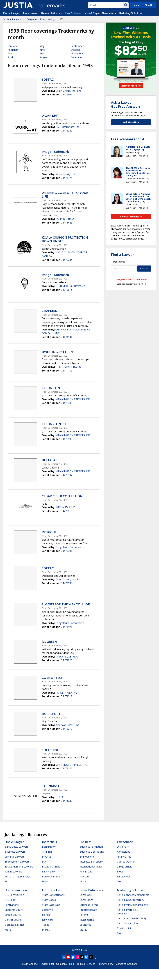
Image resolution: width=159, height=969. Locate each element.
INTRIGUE (49, 532)
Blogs (120, 871)
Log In (136, 5)
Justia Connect (30, 964)
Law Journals (124, 866)
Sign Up (149, 5)
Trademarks (18, 19)
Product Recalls (88, 909)
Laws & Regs (91, 13)
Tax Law (84, 876)
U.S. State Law (52, 890)
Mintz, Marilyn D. (65, 174)
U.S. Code (10, 900)
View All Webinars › (131, 216)
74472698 (66, 439)
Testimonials (124, 928)
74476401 (66, 94)
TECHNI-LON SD (54, 424)
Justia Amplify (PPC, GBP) (131, 918)
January (12, 46)
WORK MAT (50, 115)
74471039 (66, 801)
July (41, 53)
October (75, 49)
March (11, 53)
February (13, 49)
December (77, 57)
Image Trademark (55, 152)
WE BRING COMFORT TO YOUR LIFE (65, 194)
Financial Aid (124, 856)
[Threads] (82, 957)
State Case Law (51, 905)
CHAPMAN (49, 311)
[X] (91, 957)
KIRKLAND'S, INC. (65, 507)
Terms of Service (86, 964)
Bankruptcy (49, 846)
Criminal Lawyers (15, 856)
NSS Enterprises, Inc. (67, 127)
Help (72, 964)
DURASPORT (51, 714)
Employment (87, 856)
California (47, 909)
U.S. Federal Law (16, 890)
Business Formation (91, 846)
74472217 (66, 728)
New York (47, 919)
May (41, 46)
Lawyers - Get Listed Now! (131, 279)
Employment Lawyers (17, 861)
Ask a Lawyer (30, 13)
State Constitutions (53, 895)
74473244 (66, 260)
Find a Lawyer (11, 13)
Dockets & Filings (15, 924)
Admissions (123, 851)
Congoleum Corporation (69, 547)
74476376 (66, 178)
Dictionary (123, 846)
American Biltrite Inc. (67, 725)
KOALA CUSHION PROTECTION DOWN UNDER (65, 239)
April (10, 57)
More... (8, 881)
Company (61, 964)
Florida (46, 914)
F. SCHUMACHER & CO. (68, 367)
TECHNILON (51, 388)
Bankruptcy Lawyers (16, 846)
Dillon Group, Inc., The (68, 90)
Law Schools (73, 13)
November (77, 53)
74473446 (66, 222)
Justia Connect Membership (133, 895)
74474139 (66, 370)
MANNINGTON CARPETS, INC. (73, 399)
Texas (45, 924)
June (42, 49)
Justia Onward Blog (128, 923)
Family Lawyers (13, 871)
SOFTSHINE (50, 750)
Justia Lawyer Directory (130, 900)
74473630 (66, 583)
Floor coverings (47, 19)
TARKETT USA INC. (66, 692)
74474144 (66, 337)
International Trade (91, 866)
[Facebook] (73, 957)
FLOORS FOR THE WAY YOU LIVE (66, 604)
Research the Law (51, 13)
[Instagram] (77, 957)
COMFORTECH (53, 678)
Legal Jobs (86, 895)
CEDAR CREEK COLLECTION (62, 496)
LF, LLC (59, 797)
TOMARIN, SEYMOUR (67, 656)
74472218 (66, 696)
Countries (85, 924)
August (43, 57)
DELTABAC (50, 460)
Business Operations (92, 851)
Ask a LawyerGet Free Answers (126, 104)
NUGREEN (49, 641)
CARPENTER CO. (64, 219)
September (77, 46)
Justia (6, 19)
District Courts (13, 919)
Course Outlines (126, 861)
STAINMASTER (52, 786)
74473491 (66, 626)
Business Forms (89, 905)
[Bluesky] (86, 957)
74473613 (66, 511)
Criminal (47, 851)
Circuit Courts (13, 914)
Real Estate (86, 871)
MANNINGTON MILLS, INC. (71, 764)
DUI (44, 861)
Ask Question (131, 122)
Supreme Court (14, 909)
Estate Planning (51, 866)
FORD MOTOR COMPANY (70, 286)
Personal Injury (51, 876)
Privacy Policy (105, 964)
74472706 (66, 403)
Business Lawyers (15, 851)
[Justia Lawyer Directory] (95, 957)
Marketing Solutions (130, 13)
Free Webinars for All (128, 139)
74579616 (66, 289)
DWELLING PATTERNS (58, 352)
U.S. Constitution (14, 895)
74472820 (66, 660)
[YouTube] (68, 957)
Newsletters (109, 13)
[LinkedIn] (64, 957)
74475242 (66, 130)
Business (85, 842)
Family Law (48, 871)
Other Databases (91, 890)
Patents (84, 914)
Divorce (46, 856)
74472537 (66, 475)
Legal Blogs (86, 900)
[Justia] (18, 5)
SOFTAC (48, 79)
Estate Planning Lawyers (19, 866)
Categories (32, 19)
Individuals (49, 842)
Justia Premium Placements (133, 905)
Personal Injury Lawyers (19, 876)
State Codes (49, 900)
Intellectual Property (91, 861)
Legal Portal (47, 964)
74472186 (66, 768)
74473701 (66, 551)
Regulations (12, 905)
